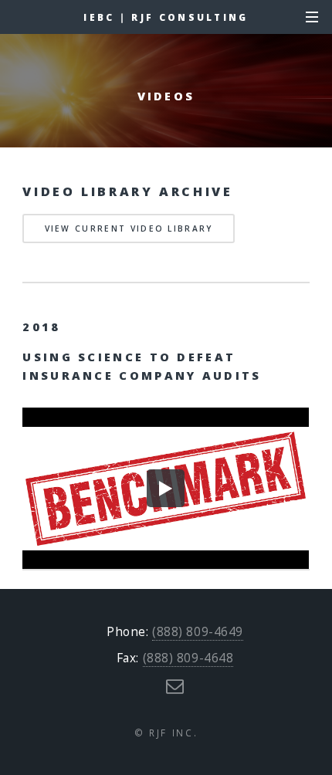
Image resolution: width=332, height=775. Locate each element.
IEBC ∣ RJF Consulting (165, 17)
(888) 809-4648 (188, 658)
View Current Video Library (129, 228)
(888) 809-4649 (197, 632)
